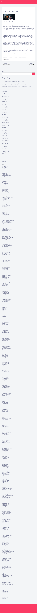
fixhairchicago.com (5, 450)
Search (3, 71)
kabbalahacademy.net (5, 285)
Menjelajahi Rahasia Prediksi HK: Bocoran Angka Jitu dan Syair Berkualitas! (14, 84)
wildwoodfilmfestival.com (6, 221)
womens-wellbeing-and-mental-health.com (9, 303)
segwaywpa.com (4, 465)
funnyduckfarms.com (5, 573)
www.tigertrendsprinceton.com (7, 488)
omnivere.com (4, 180)
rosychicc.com (4, 325)
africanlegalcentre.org (5, 369)
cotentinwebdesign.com (6, 230)
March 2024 (4, 115)
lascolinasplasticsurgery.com (6, 512)
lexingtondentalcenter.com (6, 295)
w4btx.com (4, 283)
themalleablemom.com (5, 389)
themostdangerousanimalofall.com (7, 345)
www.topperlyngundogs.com (6, 490)
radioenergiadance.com (5, 214)
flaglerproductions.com (5, 355)
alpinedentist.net (4, 213)
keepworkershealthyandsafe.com (7, 197)
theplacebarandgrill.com (6, 442)
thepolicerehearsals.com (6, 346)
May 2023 (3, 132)
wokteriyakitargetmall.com (6, 294)
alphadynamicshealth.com (6, 569)
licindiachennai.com (5, 170)
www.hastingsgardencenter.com (7, 535)
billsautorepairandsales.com (6, 555)
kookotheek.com (4, 215)
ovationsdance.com (5, 306)
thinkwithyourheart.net (5, 256)
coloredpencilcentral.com (6, 252)
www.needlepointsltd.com (6, 510)
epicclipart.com (4, 206)
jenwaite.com (4, 574)
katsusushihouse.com (5, 370)
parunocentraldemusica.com (6, 550)
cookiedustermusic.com (5, 426)
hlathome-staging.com (5, 293)
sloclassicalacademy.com (6, 350)
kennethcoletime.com (5, 390)
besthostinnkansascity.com (6, 593)
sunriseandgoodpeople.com (6, 420)
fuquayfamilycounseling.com (6, 582)
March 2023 (4, 135)
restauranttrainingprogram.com (7, 299)
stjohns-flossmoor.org (5, 424)
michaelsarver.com (5, 291)
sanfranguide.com (5, 340)
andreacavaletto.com (5, 318)
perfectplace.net (4, 313)
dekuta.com (4, 526)
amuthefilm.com (4, 364)
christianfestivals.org (5, 405)
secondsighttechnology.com (6, 290)
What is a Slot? (31, 64)
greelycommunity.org (5, 371)
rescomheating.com (5, 591)
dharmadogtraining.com (5, 588)
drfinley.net (3, 577)
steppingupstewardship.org (6, 519)
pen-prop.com (4, 487)
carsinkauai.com (4, 565)
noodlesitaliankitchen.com (6, 198)
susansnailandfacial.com (6, 486)
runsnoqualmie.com (5, 505)
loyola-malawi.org (5, 324)
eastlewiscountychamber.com (6, 348)
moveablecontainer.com (6, 227)
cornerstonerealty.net (5, 531)
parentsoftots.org (5, 471)
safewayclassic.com (5, 191)
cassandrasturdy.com (5, 332)
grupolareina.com (4, 228)
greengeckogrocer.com (5, 292)
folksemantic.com (5, 263)
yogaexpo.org (4, 316)
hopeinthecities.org (5, 329)
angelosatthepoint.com (5, 445)
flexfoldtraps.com (5, 496)
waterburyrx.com (4, 443)
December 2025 (4, 96)
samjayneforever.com (5, 560)
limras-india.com (4, 167)
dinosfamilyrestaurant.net (6, 236)
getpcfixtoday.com (5, 203)
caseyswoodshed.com (5, 449)
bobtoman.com (4, 209)
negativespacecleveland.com (6, 418)
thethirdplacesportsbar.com (6, 541)
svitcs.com (3, 455)
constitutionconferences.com (6, 452)
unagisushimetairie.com (5, 200)
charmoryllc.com (4, 341)
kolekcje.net (4, 308)
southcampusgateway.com (6, 217)
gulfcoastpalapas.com (5, 466)
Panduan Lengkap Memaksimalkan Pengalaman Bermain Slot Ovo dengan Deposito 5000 (16, 86)
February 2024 (4, 117)
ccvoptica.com (4, 520)
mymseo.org (4, 585)
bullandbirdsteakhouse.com (6, 511)
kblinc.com (3, 272)
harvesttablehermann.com (6, 238)
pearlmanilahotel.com (5, 207)
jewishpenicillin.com (5, 301)
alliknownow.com (5, 347)
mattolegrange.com (5, 403)
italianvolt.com (4, 266)
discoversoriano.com (5, 337)
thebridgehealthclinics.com (6, 467)
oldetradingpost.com (5, 231)
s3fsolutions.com (5, 243)
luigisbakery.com (4, 522)
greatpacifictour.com (5, 434)
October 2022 (4, 143)
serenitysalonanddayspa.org (6, 175)
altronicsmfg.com (5, 183)
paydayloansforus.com (5, 189)
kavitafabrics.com (5, 428)
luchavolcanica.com (5, 429)
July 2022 (3, 148)
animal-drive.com (4, 459)
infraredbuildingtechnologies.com (7, 237)
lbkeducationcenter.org (5, 310)
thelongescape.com (5, 402)
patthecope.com (4, 453)
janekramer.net (4, 395)
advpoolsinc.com (4, 444)
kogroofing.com (4, 212)
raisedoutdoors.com (5, 255)
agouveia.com (4, 583)
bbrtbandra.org (4, 204)
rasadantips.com (4, 181)
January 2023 (4, 138)
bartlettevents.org (5, 225)
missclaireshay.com (5, 166)
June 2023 (3, 130)
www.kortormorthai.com (6, 498)
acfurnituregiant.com (5, 177)
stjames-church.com (5, 377)
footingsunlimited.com (5, 504)
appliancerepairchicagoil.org (6, 193)
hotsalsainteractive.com (6, 174)
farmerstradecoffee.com (6, 473)
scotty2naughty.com (5, 378)
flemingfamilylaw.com (5, 578)
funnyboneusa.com (5, 425)
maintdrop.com (4, 208)
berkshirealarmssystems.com (6, 267)
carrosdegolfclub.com (5, 239)
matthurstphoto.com (5, 561)
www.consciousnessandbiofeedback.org (8, 533)
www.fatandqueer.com (5, 499)
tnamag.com (4, 460)
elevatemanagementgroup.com (7, 575)
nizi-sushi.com (4, 396)
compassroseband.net (5, 457)
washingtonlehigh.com (5, 521)
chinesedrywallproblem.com (6, 421)
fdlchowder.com (4, 508)
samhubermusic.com (5, 597)
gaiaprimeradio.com (5, 398)
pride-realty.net (4, 568)
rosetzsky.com (4, 373)
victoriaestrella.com (5, 435)
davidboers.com (4, 475)
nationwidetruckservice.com (6, 432)
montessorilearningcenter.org (6, 558)
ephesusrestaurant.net (5, 542)
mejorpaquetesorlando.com (6, 280)
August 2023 (4, 127)
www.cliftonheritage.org (6, 513)
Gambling (7, 59)
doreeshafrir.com (4, 379)
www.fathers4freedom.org (6, 489)
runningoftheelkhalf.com (6, 491)
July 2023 (3, 128)
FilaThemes (26, 609)
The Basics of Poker (6, 64)
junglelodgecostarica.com (6, 404)
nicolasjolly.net (4, 366)
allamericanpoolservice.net (6, 300)
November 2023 (4, 122)
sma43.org (3, 514)
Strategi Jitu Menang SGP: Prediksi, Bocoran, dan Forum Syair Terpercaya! (13, 81)
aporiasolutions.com (5, 464)
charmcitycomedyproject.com (6, 380)
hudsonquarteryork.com (5, 546)
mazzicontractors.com (5, 539)
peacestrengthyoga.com (6, 494)
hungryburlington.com (5, 392)
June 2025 (3, 104)
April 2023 (3, 133)
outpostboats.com (5, 326)
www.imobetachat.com (5, 476)
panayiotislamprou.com (5, 216)
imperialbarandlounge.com (6, 254)
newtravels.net (4, 188)
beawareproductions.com (6, 381)
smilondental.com (5, 286)
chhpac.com (4, 586)
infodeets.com (4, 173)
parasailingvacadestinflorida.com (7, 567)
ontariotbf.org (4, 195)
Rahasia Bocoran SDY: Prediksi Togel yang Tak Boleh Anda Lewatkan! (13, 79)
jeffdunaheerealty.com (5, 492)
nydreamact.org (4, 199)
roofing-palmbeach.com (6, 248)
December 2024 (4, 107)
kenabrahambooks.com (5, 362)
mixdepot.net (4, 528)
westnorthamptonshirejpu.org (7, 222)
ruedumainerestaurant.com (6, 372)
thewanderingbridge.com (6, 388)
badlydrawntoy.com (5, 479)
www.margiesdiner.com (5, 507)
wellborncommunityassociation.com (8, 220)
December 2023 (4, 120)
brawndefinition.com (5, 356)
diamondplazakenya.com (6, 553)
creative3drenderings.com (6, 472)
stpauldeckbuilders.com (5, 503)
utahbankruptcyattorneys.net (6, 258)
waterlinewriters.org (5, 468)
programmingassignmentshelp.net (7, 185)
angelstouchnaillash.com (6, 284)
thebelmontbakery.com (5, 190)
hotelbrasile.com (4, 223)
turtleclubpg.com (4, 433)
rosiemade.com (4, 276)
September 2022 (4, 145)
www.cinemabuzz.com (5, 527)
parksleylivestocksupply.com (6, 319)
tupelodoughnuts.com (5, 277)
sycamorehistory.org (5, 530)
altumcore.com (4, 458)
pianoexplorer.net (5, 536)
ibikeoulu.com (4, 384)
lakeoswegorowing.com (5, 581)
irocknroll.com (4, 259)
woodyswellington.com (5, 543)
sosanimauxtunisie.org (5, 211)
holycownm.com (4, 431)
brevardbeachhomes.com (6, 244)
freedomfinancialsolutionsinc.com (7, 495)
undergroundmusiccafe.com (6, 596)
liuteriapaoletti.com (5, 419)
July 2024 (3, 109)
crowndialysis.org (4, 298)
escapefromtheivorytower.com (7, 245)
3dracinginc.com (4, 342)
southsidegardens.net (5, 537)
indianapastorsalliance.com (6, 447)
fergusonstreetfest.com (6, 559)
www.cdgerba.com (5, 549)
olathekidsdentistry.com (6, 278)
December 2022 (4, 140)
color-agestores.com (5, 322)
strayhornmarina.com (5, 354)
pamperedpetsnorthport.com (6, 275)
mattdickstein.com (5, 478)
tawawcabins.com (5, 262)
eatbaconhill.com (4, 184)
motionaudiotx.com (5, 589)
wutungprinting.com (5, 411)
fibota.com (3, 547)
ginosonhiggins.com (5, 410)
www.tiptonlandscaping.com (6, 518)
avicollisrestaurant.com (5, 440)
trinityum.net (4, 538)
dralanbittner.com (5, 269)
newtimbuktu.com (5, 182)
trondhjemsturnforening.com (6, 552)
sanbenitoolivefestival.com (6, 333)
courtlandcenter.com (5, 437)
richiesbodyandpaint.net (5, 169)
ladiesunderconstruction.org (6, 232)
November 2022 (4, 141)
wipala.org (3, 323)
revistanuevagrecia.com (5, 376)
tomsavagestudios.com (5, 302)
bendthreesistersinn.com (6, 423)
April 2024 (3, 114)
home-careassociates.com (6, 317)
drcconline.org (4, 441)
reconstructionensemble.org (6, 427)
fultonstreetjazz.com (5, 224)
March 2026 (4, 91)
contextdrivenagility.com (6, 382)
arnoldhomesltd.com (5, 251)
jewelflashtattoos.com (5, 201)
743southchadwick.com (5, 246)
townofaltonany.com (5, 416)
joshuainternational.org (5, 484)
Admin (9, 9)
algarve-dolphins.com (5, 408)
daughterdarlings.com (5, 172)
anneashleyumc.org (5, 500)
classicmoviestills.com (5, 334)
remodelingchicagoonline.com (6, 515)
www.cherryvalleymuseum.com (7, 229)
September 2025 (4, 101)
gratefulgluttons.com (5, 330)
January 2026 (4, 94)
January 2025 (4, 106)
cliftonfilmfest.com (5, 253)
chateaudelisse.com (5, 219)
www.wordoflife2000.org (6, 260)
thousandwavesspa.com (6, 436)
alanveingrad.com (5, 409)
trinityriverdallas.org (5, 311)
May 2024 (3, 112)
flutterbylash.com (5, 570)
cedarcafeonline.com (5, 176)
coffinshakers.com (5, 385)
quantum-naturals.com (5, 557)
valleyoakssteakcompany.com (7, 448)
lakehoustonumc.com (5, 480)
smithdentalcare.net (5, 594)
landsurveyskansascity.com (6, 502)
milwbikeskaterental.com (6, 413)
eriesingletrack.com (5, 274)
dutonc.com (4, 401)
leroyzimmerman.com (5, 576)
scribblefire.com (4, 315)
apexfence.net (4, 598)
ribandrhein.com (4, 307)
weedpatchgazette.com (6, 271)
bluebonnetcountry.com (6, 205)
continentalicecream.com (6, 357)
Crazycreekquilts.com (7, 2)
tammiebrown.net (5, 400)
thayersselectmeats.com (6, 463)
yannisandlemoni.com (5, 270)
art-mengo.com (4, 397)
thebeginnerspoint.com (5, 338)
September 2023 (4, 125)
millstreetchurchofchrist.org (6, 566)
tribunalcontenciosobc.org (6, 349)
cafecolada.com (4, 335)
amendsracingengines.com (6, 497)
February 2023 (4, 136)
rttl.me (3, 590)
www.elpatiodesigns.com (6, 545)
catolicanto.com (4, 309)
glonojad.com (4, 374)
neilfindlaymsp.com (5, 439)
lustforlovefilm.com (5, 365)
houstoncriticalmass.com (6, 343)
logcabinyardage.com (5, 474)
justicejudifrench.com (5, 387)
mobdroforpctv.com (5, 331)
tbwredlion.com (4, 554)
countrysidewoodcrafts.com (6, 192)
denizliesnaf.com (4, 451)
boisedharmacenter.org (5, 321)
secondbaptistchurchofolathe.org (7, 584)
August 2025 (4, 102)
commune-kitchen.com (5, 363)
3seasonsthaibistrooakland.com (7, 314)
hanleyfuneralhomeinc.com (6, 279)
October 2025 (4, 99)
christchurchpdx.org (5, 361)
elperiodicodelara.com (5, 168)
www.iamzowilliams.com (6, 534)
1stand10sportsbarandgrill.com (7, 282)
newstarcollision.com (5, 287)
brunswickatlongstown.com (6, 393)
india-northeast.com (5, 247)
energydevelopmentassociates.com (7, 240)
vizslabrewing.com (5, 268)
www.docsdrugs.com (5, 506)
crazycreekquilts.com (5, 358)
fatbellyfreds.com (5, 544)
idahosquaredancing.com (6, 261)
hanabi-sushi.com (4, 523)
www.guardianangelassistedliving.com (8, 551)
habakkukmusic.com (5, 481)
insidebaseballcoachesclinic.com (7, 563)
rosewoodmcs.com (5, 529)
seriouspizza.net (4, 456)
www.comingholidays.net (6, 339)
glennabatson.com (5, 353)
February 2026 (4, 93)
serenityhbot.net (4, 483)
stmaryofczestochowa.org (6, 386)
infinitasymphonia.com (5, 368)
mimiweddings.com (5, 592)
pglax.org (3, 417)
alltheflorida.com (4, 562)
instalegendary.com (5, 196)
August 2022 (4, 146)
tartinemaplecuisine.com (6, 394)
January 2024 (4, 119)
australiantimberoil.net (5, 235)
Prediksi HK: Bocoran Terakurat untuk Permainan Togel (10, 83)
